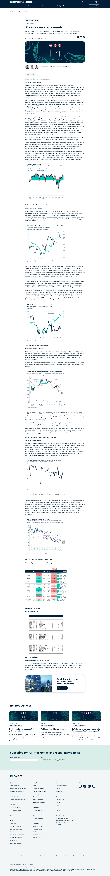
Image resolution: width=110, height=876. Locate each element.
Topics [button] (12, 11)
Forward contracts (15, 810)
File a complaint (39, 855)
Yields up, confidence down (52, 729)
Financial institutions (16, 794)
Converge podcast (38, 788)
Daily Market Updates (32, 20)
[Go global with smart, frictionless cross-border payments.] (38, 683)
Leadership (59, 791)
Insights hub (61, 6)
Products (37, 6)
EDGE (57, 813)
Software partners (38, 813)
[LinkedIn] (80, 786)
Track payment (37, 829)
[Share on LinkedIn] (81, 37)
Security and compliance (17, 834)
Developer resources (16, 843)
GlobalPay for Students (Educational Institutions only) (64, 819)
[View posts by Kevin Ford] (27, 67)
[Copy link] (78, 37)
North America (30, 74)
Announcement (51, 132)
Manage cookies (89, 855)
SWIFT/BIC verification (39, 802)
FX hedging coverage (16, 837)
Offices (58, 802)
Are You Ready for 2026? (40, 791)
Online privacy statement (65, 855)
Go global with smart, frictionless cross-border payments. (67, 681)
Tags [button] (18, 11)
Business (29, 2)
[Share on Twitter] (84, 37)
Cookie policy (78, 855)
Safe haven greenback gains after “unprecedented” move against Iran (86, 731)
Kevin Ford (48, 66)
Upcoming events (38, 794)
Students (37, 2)
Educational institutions (17, 791)
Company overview (61, 785)
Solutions (28, 6)
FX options (13, 813)
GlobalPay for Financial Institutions (62, 823)
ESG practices (60, 799)
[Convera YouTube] (93, 786)
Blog (34, 785)
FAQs (57, 805)
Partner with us (37, 810)
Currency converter (38, 797)
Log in (91, 1)
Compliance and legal (16, 855)
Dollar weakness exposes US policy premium (21, 730)
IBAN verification (38, 799)
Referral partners (38, 818)
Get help (35, 834)
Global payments (15, 807)
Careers (58, 788)
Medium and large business (18, 788)
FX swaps (12, 816)
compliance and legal (35, 870)
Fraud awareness (51, 855)
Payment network (15, 826)
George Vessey (55, 66)
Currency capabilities (16, 829)
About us (84, 1)
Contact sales (94, 6)
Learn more (62, 688)
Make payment (37, 826)
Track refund (36, 832)
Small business (14, 785)
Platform (45, 6)
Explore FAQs (37, 837)
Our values (59, 794)
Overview (13, 823)
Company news (60, 797)
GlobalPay (59, 816)
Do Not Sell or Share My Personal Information (61, 870)
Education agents (38, 816)
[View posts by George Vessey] (32, 67)
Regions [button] (25, 11)
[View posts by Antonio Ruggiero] (37, 67)
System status (14, 846)
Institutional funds (15, 797)
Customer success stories (17, 799)
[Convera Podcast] (89, 786)
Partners (52, 6)
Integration (13, 840)
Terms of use (28, 855)
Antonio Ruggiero (64, 66)
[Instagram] (84, 786)
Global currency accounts (17, 832)
